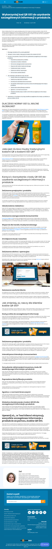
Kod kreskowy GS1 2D (8, 511)
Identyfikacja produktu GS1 (10, 515)
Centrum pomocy (32, 518)
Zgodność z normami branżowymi (19, 89)
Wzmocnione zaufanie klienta (18, 72)
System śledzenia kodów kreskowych (12, 513)
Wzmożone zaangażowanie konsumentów (21, 64)
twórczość (38, 259)
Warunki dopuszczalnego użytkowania (37, 524)
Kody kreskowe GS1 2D (7, 159)
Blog (9, 6)
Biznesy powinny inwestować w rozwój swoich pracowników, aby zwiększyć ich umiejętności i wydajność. (24, 229)
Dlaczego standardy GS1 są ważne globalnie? (19, 52)
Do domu (4, 6)
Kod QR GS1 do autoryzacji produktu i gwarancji (14, 526)
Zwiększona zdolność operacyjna (19, 70)
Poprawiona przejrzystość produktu (19, 59)
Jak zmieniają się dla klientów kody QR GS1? (18, 75)
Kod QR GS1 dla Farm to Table (10, 522)
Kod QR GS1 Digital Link (7, 218)
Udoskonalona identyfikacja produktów (20, 87)
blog (29, 520)
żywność (16, 195)
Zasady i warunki (42, 523)
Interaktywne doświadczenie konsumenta (21, 81)
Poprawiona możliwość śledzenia (18, 62)
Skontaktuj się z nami (33, 532)
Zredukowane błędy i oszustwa (18, 68)
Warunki (43, 521)
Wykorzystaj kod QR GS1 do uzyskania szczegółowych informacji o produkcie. (21, 7)
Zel (20, 22)
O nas (29, 531)
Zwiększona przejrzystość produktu (19, 79)
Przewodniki (31, 517)
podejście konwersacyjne (41, 357)
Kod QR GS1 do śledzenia (9, 517)
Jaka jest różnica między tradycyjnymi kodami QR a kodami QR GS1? (24, 54)
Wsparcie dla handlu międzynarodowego (21, 66)
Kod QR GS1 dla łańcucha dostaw (11, 519)
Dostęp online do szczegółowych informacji (21, 77)
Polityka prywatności (41, 526)
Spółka (30, 529)
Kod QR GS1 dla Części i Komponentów (12, 524)
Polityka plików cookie (41, 527)
